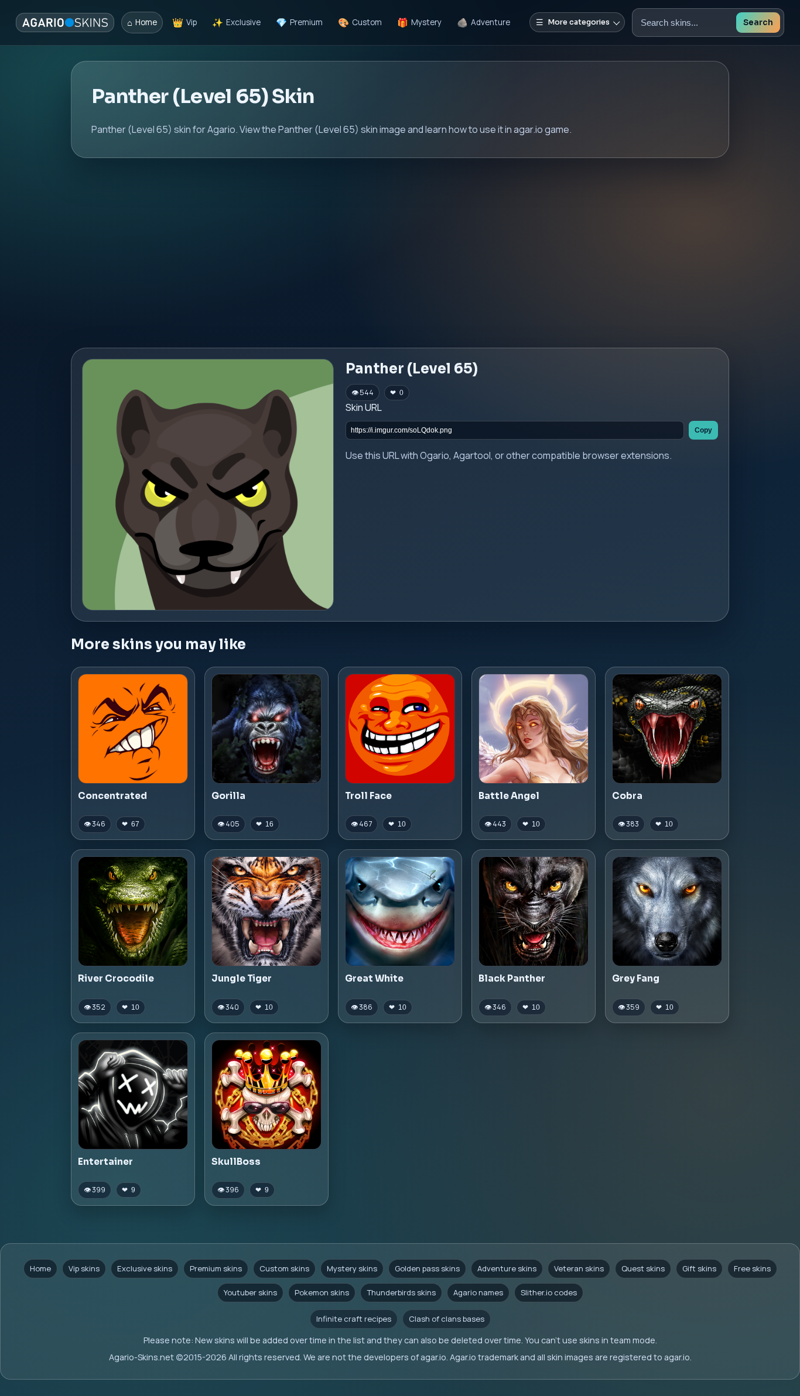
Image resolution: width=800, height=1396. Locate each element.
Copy (703, 430)
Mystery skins (352, 1268)
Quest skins (643, 1268)
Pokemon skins (322, 1292)
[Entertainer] (133, 1095)
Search (758, 23)
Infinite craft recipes (353, 1318)
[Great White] (400, 911)
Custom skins (284, 1268)
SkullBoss (236, 1161)
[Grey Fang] (667, 911)
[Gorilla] (266, 729)
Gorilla (228, 795)
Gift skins (699, 1268)
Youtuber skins (250, 1292)
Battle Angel (508, 795)
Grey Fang (635, 978)
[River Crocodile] (133, 911)
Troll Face (368, 795)
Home (40, 1268)
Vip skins (84, 1268)
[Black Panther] (533, 911)
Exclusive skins (144, 1268)
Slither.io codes (549, 1292)
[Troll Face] (400, 729)
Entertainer (105, 1161)
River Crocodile (116, 978)
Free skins (752, 1268)
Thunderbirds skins (401, 1292)
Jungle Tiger (241, 978)
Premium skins (216, 1268)
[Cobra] (667, 729)
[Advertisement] (400, 253)
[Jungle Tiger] (266, 911)
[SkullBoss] (266, 1095)
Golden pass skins (427, 1268)
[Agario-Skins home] (65, 22)
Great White (374, 978)
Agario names (478, 1292)
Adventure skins (506, 1268)
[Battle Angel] (533, 729)
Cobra (627, 795)
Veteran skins (579, 1268)
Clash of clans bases (446, 1318)
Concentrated (112, 795)
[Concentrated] (133, 729)
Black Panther (511, 978)
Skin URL (364, 407)
